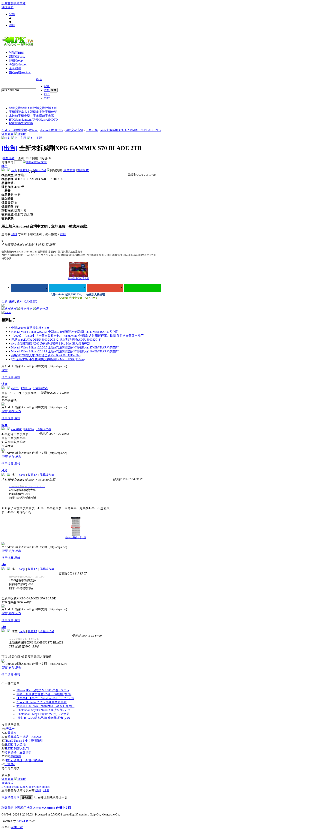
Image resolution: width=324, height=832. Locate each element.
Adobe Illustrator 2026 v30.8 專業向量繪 (41, 702)
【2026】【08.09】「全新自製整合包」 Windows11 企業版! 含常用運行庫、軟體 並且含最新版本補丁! (78, 335)
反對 (18, 411)
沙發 (5, 384)
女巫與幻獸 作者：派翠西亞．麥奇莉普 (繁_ (45, 706)
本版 (47, 90)
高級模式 (8, 783)
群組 (16, 60)
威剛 (19, 301)
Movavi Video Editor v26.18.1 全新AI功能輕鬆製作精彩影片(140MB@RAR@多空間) (65, 351)
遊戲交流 (15, 108)
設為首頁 (8, 3)
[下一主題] (34, 138)
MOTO (53, 119)
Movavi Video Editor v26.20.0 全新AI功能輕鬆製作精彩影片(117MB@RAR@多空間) (65, 347)
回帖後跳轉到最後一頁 (53, 797)
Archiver (38, 807)
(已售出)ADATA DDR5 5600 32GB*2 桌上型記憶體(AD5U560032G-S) (56, 339)
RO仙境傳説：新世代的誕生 (24, 760)
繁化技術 (27, 123)
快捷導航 (8, 7)
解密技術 (15, 123)
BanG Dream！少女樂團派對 (24, 740)
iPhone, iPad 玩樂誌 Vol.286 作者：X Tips (42, 690)
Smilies (45, 786)
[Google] (105, 288)
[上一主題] (18, 138)
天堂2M (9, 764)
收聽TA (24, 170)
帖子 (47, 94)
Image (15, 786)
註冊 (12, 25)
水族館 (13, 115)
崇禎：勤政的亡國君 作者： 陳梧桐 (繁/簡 (43, 694)
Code (37, 786)
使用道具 (8, 377)
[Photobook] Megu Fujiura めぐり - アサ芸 (42, 714)
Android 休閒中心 (51, 130)
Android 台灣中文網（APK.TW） (78, 298)
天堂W (10, 728)
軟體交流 (39, 108)
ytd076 (15, 388)
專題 (18, 64)
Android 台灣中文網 (14, 130)
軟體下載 (51, 108)
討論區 (16, 52)
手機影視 (15, 111)
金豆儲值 (15, 68)
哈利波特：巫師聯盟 (18, 752)
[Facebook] (29, 288)
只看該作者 (38, 170)
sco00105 (16, 429)
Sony (18, 119)
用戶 (47, 98)
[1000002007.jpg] (75, 526)
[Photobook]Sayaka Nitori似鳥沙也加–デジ (43, 710)
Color (7, 786)
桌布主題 (27, 111)
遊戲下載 (27, 108)
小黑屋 (18, 807)
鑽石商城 (20, 72)
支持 (11, 411)
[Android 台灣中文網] (18, 45)
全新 (5, 301)
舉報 (17, 377)
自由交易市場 (74, 130)
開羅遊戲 (15, 756)
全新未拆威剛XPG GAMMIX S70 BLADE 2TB (130, 130)
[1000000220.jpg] (78, 269)
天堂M (12, 732)
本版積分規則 (11, 797)
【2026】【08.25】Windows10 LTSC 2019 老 (45, 698)
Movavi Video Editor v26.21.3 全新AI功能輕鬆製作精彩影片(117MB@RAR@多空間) (65, 331)
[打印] (6, 138)
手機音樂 (24, 115)
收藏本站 (20, 3)
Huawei (44, 119)
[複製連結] (8, 158)
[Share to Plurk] (6, 312)
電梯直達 (8, 162)
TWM (36, 119)
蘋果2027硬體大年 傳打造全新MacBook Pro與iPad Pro (45, 355)
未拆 (12, 301)
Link (23, 786)
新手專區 (48, 115)
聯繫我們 (8, 807)
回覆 (5, 370)
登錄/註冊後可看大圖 (78, 278)
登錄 (12, 14)
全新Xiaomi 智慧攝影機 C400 (30, 327)
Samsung (26, 119)
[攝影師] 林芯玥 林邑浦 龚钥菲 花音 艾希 (43, 717)
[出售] (10, 148)
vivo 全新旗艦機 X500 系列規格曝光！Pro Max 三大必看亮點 (50, 343)
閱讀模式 (83, 170)
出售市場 (92, 130)
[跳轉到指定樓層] (35, 162)
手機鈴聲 (51, 111)
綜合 (39, 79)
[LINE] (142, 288)
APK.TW (22, 820)
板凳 (5, 425)
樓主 (5, 166)
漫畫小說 (39, 111)
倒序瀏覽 (69, 170)
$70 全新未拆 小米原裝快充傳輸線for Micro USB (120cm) (48, 359)
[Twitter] (67, 288)
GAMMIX (30, 301)
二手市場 (36, 115)
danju (14, 170)
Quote (30, 786)
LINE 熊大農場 (16, 744)
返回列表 (8, 134)
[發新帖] (20, 134)
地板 (5, 470)
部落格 (17, 56)
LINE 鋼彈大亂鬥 (17, 748)
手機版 (28, 807)
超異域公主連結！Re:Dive (24, 736)
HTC (12, 119)
